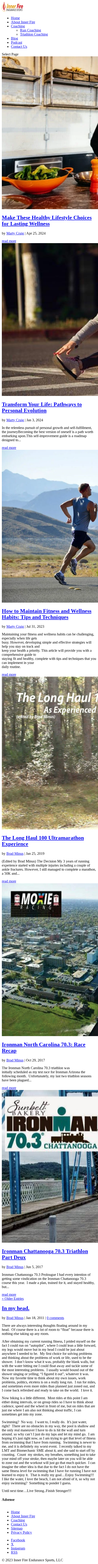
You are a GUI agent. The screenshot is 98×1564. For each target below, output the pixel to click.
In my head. (15, 1308)
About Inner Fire (23, 22)
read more (9, 241)
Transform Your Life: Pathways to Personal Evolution (42, 407)
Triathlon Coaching (34, 34)
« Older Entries (13, 1299)
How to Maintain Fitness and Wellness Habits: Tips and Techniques (46, 614)
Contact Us (19, 46)
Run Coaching (30, 30)
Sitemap (17, 1528)
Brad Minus (14, 853)
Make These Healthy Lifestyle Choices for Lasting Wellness (47, 221)
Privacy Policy (21, 1532)
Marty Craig (15, 233)
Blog (14, 38)
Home (15, 18)
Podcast (16, 42)
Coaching (18, 26)
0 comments (55, 1318)
